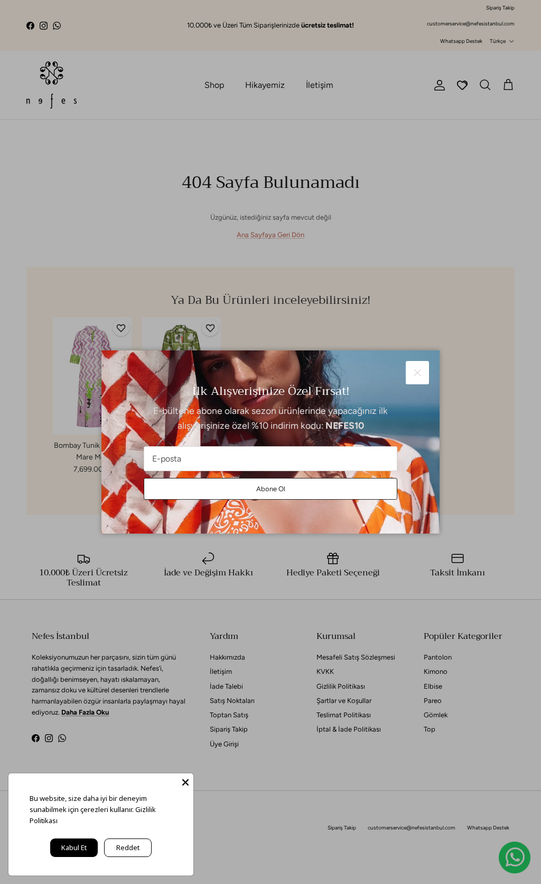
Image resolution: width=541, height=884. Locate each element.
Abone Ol (270, 489)
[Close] (185, 781)
